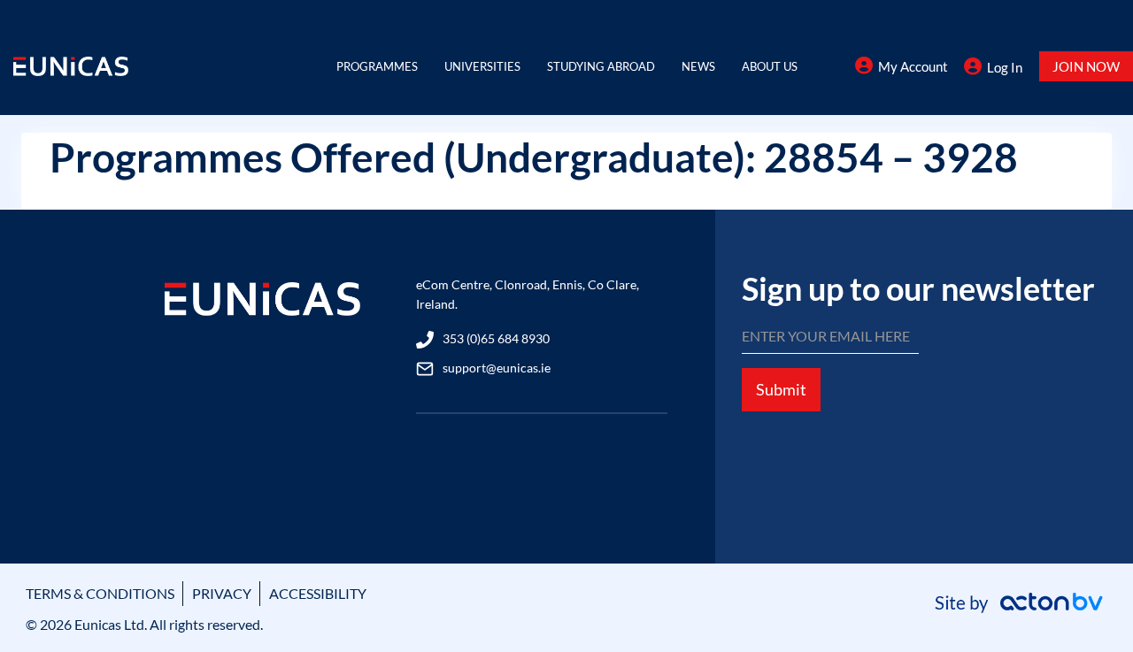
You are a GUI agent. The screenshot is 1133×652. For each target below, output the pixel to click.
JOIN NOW (1086, 66)
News (698, 66)
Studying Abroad (601, 66)
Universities (482, 66)
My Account (913, 66)
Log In (1004, 67)
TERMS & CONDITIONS (100, 593)
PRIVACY (221, 593)
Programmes (377, 66)
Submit (781, 389)
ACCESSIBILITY (317, 593)
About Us (770, 66)
